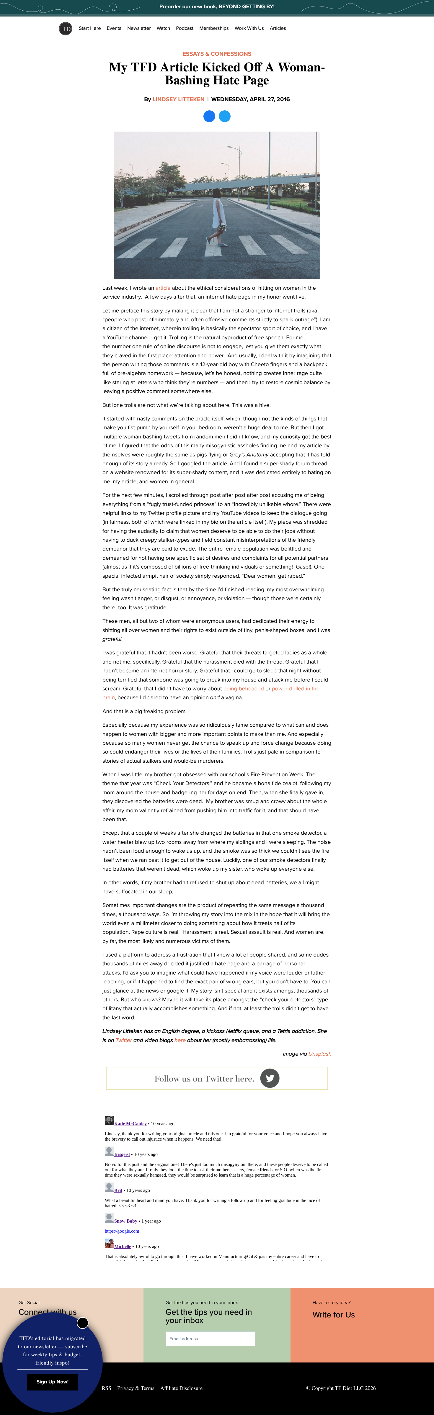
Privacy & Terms (135, 1388)
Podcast (184, 28)
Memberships (214, 28)
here (180, 1040)
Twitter (123, 1040)
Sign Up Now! (53, 1382)
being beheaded (243, 689)
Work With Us (249, 28)
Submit (264, 1339)
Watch (163, 28)
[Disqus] (217, 1187)
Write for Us (335, 1315)
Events (114, 28)
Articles (278, 28)
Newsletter (139, 28)
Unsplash (320, 1054)
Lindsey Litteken (179, 99)
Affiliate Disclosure (181, 1388)
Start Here (90, 28)
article (163, 288)
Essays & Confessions (217, 54)
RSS (107, 1388)
